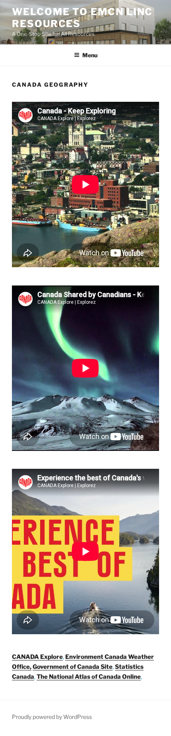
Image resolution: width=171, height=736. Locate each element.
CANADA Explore (37, 656)
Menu (89, 55)
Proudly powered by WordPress (52, 716)
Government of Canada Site (73, 666)
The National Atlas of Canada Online (89, 676)
